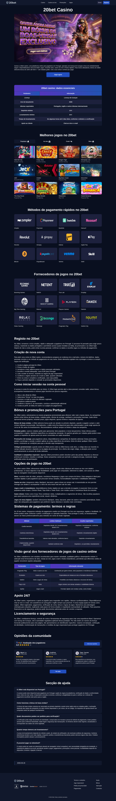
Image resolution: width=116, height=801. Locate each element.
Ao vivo (45, 141)
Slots (90, 141)
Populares (23, 141)
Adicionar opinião (92, 644)
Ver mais (58, 671)
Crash (68, 141)
